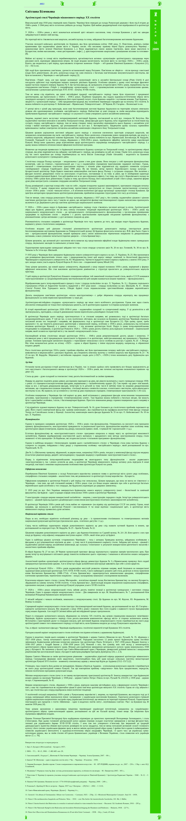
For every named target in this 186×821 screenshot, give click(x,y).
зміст (42, 3)
